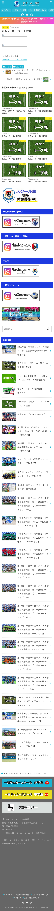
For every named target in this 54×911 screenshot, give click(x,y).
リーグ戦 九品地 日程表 (14, 59)
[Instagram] (31, 15)
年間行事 (17, 898)
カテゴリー (6, 10)
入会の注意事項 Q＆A (38, 10)
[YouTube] (27, 15)
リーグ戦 (5, 27)
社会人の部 (19, 67)
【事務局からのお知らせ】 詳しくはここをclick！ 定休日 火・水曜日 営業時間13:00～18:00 (27, 20)
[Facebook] (22, 15)
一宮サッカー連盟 (20, 10)
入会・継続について (31, 898)
